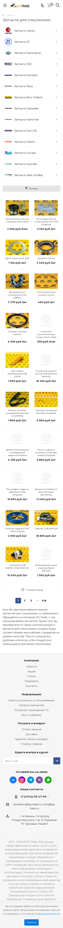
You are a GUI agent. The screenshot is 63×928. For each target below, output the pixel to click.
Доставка (31, 734)
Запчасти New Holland (28, 97)
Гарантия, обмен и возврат (31, 739)
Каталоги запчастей (31, 705)
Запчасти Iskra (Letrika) (28, 175)
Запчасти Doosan (25, 152)
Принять (31, 922)
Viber (39, 779)
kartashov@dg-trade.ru (27, 804)
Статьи (31, 676)
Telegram (30, 779)
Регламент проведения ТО (32, 710)
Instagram (21, 779)
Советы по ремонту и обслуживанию (31, 700)
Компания (31, 660)
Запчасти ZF (22, 41)
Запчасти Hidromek (26, 119)
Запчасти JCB (22, 64)
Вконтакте (13, 779)
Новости (31, 666)
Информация (31, 694)
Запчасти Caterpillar (26, 108)
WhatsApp (48, 779)
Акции (32, 671)
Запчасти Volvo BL (25, 130)
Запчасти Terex (23, 86)
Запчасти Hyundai (25, 164)
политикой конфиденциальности (41, 914)
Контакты (31, 686)
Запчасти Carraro (24, 30)
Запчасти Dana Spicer (27, 53)
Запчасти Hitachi (24, 141)
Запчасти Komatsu (26, 75)
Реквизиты (31, 681)
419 (44, 600)
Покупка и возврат (31, 723)
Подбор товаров (31, 744)
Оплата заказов (31, 729)
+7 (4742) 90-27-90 (33, 796)
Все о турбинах (31, 715)
